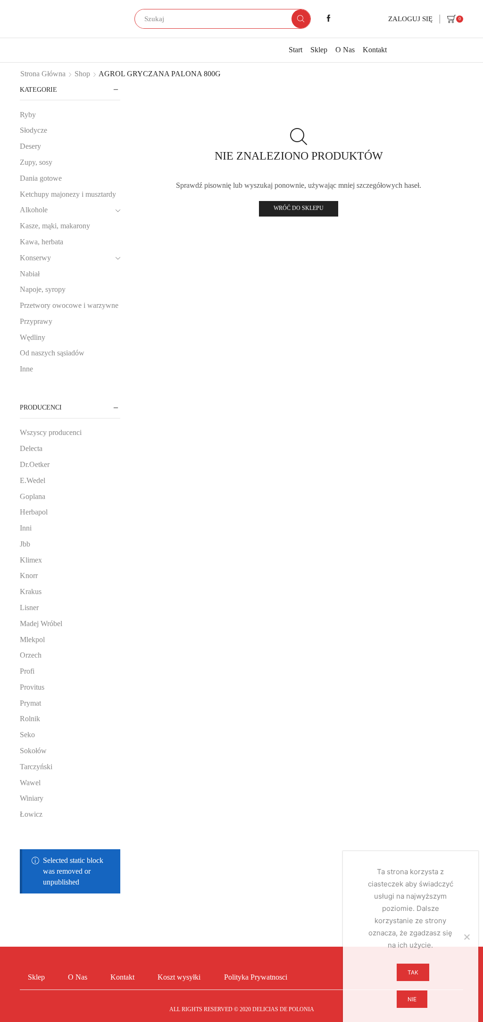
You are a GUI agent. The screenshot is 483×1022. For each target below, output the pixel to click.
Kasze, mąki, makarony (55, 226)
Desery (30, 146)
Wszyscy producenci (51, 432)
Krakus (31, 591)
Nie (412, 999)
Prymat (30, 703)
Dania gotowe (41, 178)
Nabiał (30, 274)
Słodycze (33, 130)
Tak (413, 972)
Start (295, 50)
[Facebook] (328, 19)
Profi (27, 671)
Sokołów (33, 751)
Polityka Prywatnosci (255, 977)
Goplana (32, 496)
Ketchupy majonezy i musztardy (68, 194)
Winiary (31, 798)
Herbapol (34, 512)
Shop (82, 74)
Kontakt (375, 50)
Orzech (31, 655)
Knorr (29, 575)
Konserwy (35, 258)
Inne (26, 369)
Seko (27, 735)
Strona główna (43, 74)
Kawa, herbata (41, 242)
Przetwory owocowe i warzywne (69, 305)
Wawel (30, 783)
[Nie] (466, 937)
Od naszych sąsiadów (52, 353)
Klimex (31, 560)
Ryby (28, 115)
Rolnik (30, 719)
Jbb (25, 544)
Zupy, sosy (36, 162)
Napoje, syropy (43, 289)
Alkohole (34, 210)
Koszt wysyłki (179, 977)
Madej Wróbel (41, 624)
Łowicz (31, 814)
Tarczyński (36, 767)
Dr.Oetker (35, 464)
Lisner (29, 608)
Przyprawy (36, 321)
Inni (26, 528)
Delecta (31, 448)
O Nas (345, 50)
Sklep (318, 50)
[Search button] (300, 18)
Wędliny (32, 337)
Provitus (32, 687)
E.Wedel (32, 480)
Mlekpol (32, 640)
